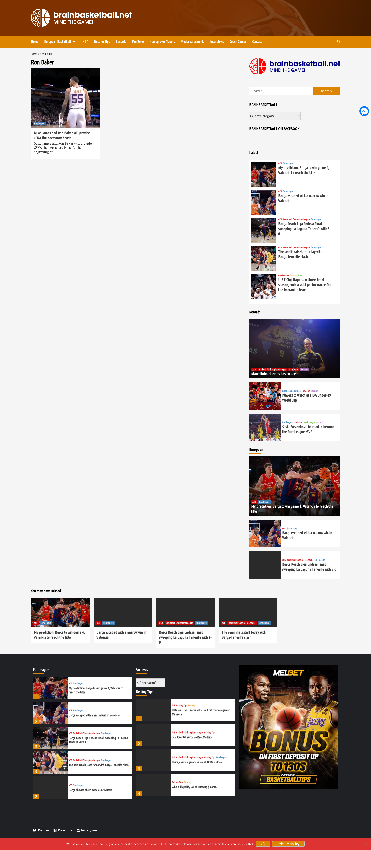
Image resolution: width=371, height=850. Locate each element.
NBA (85, 41)
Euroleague (39, 123)
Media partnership (192, 41)
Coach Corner (238, 41)
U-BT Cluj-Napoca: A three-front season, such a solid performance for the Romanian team (304, 284)
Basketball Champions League (296, 219)
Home (34, 41)
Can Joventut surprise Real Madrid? (192, 737)
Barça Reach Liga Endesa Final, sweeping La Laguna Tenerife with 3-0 (304, 228)
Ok (263, 844)
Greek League (309, 422)
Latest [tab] (253, 152)
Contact (257, 41)
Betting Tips (102, 41)
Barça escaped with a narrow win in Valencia (94, 715)
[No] (366, 844)
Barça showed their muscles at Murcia (90, 790)
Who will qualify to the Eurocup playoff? (194, 787)
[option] (82, 689)
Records (121, 41)
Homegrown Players (162, 41)
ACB (280, 163)
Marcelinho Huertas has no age (273, 373)
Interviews (217, 41)
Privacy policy (288, 844)
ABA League (283, 275)
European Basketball (57, 41)
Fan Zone (138, 41)
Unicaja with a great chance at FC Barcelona (197, 762)
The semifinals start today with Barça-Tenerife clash (99, 765)
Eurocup (293, 275)
